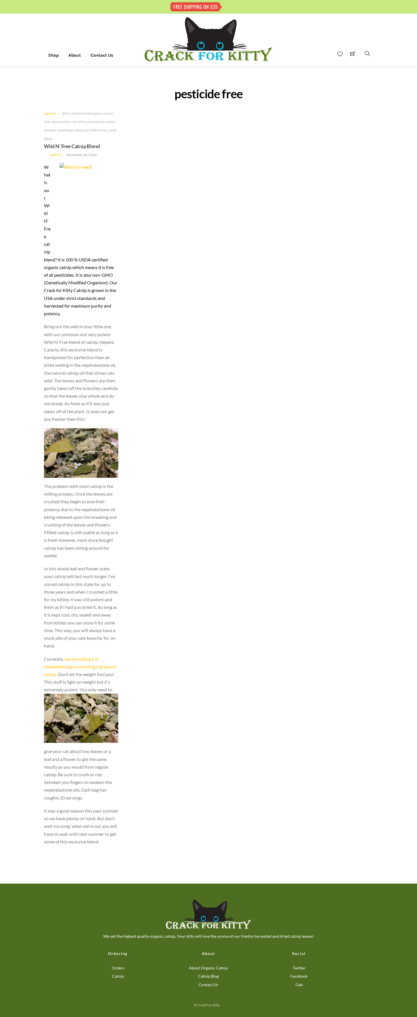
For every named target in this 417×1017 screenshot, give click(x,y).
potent (110, 121)
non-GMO (78, 121)
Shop (53, 55)
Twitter (299, 967)
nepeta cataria (61, 121)
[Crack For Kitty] (208, 39)
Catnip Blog (208, 976)
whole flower (65, 130)
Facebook (299, 976)
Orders (118, 967)
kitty (56, 155)
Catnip (50, 113)
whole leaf (82, 130)
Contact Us (102, 55)
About (74, 55)
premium (50, 130)
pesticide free (96, 121)
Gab (299, 984)
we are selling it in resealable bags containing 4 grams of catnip (80, 666)
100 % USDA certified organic (81, 113)
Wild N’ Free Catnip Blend (72, 146)
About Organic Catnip (208, 967)
